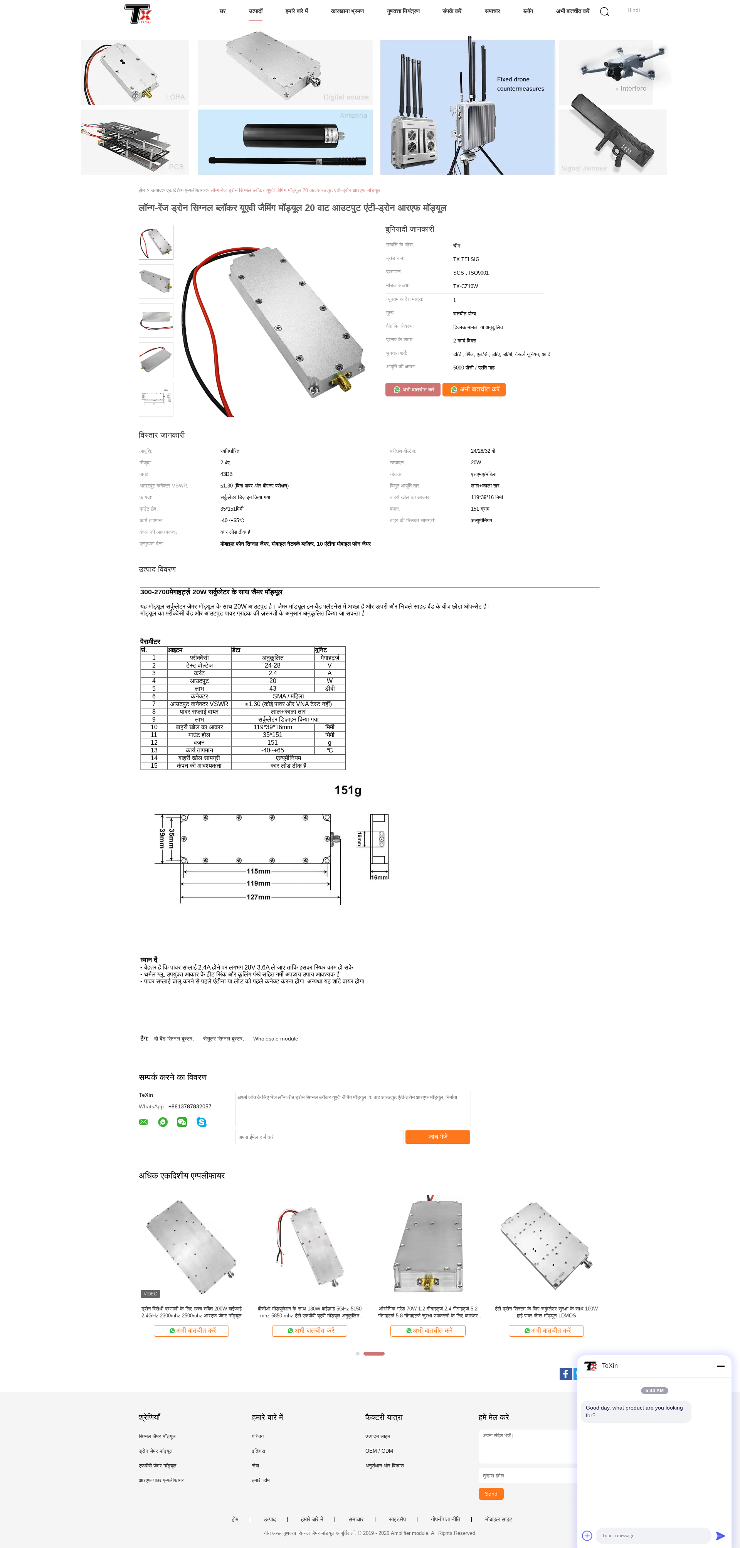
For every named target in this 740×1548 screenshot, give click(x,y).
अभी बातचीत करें (573, 11)
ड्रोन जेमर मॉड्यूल (156, 1451)
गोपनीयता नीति (445, 1519)
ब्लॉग (528, 11)
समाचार (492, 11)
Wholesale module (275, 1038)
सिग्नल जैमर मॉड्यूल (157, 1436)
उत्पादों (255, 11)
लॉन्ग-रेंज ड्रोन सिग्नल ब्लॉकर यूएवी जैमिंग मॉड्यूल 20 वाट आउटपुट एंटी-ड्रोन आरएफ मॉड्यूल (295, 190)
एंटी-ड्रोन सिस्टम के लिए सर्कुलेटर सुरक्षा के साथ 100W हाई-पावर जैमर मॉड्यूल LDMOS (546, 1312)
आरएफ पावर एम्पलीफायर (161, 1480)
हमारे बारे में (297, 11)
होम (235, 1519)
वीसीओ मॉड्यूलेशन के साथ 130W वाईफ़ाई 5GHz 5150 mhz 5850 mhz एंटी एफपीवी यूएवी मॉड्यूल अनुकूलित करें (310, 1312)
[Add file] (587, 1535)
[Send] (721, 1535)
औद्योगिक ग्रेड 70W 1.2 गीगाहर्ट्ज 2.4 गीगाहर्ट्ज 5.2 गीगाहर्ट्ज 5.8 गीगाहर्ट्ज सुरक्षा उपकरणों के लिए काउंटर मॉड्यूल (428, 1312)
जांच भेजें (438, 1136)
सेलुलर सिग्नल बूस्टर (222, 1038)
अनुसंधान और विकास (384, 1466)
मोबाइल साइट (499, 1519)
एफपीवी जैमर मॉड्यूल (158, 1466)
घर (223, 11)
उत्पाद (270, 1519)
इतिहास (258, 1451)
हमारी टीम (261, 1480)
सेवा (255, 1466)
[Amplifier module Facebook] (566, 1374)
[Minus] (720, 1366)
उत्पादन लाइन (377, 1436)
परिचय (258, 1436)
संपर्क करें (452, 11)
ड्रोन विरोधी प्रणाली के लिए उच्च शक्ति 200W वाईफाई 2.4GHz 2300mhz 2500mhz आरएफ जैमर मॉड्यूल (191, 1312)
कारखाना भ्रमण (347, 11)
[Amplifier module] (137, 13)
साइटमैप (397, 1519)
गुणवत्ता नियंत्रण (403, 11)
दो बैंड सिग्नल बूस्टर (173, 1038)
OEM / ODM (379, 1451)
